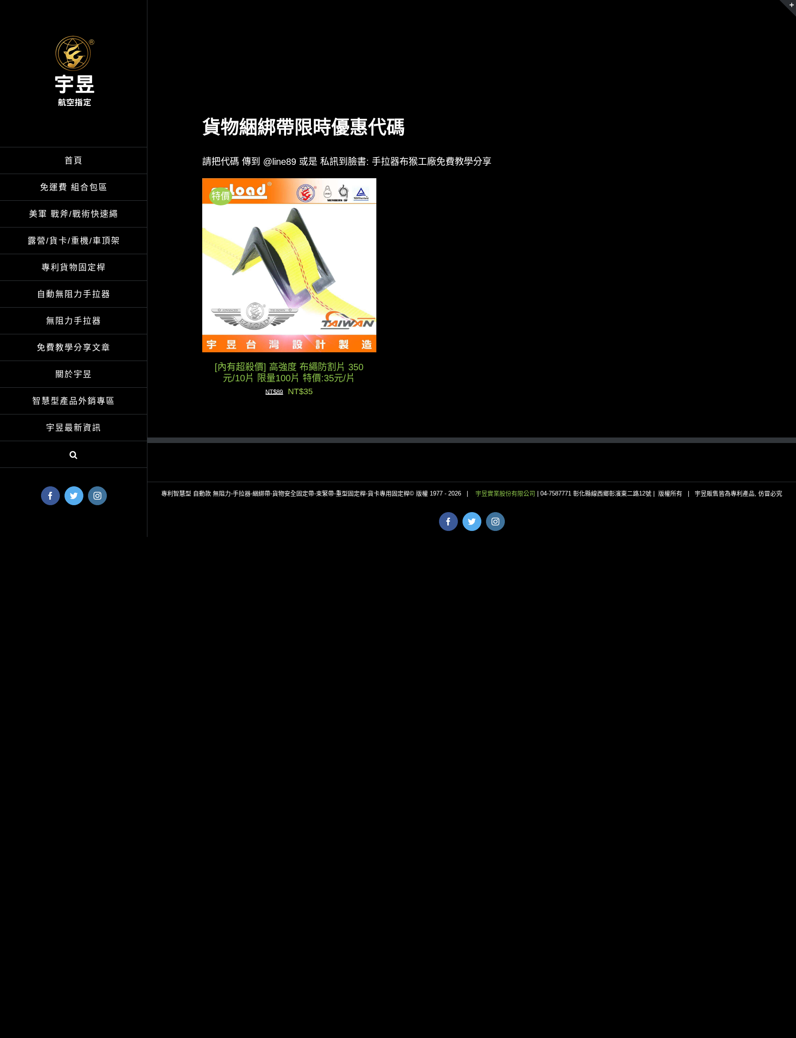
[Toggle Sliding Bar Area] (787, 8)
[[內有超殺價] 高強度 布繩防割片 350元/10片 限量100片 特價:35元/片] (289, 186)
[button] (73, 454)
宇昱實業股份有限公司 (506, 493)
